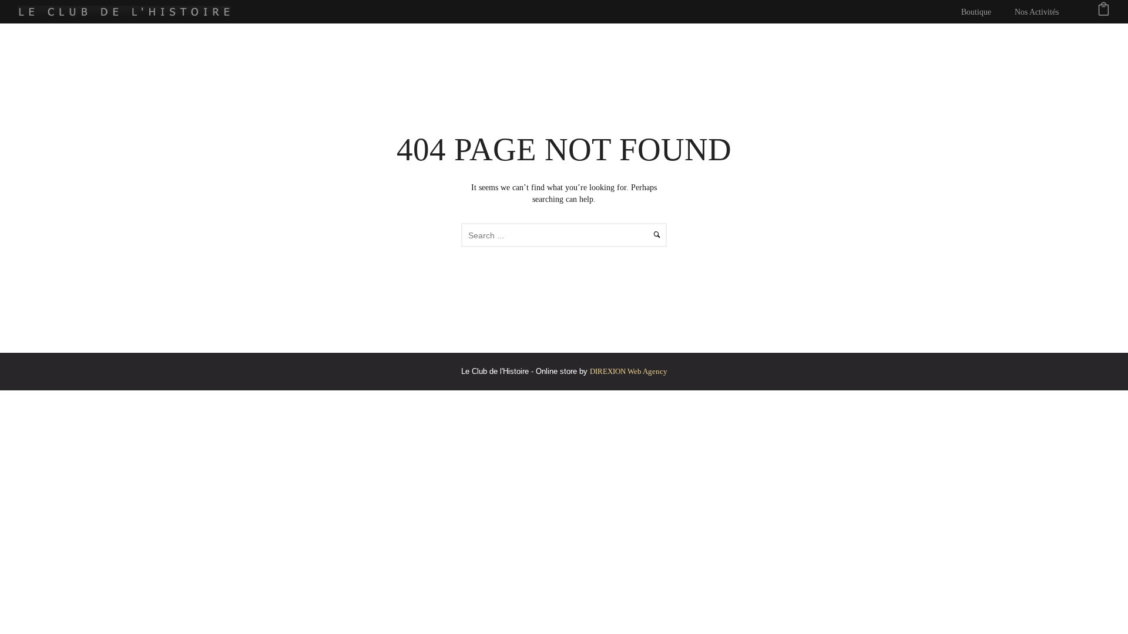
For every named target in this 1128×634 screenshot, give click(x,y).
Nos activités (1037, 12)
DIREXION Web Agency (628, 371)
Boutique (976, 12)
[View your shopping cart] (1103, 12)
